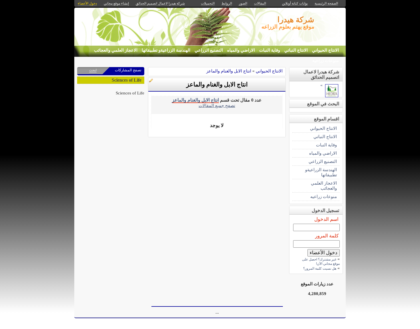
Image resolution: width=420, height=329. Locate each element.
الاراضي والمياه (241, 50)
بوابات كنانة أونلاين (295, 3)
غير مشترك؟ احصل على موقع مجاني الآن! (321, 261)
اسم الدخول (326, 219)
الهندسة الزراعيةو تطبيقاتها (166, 50)
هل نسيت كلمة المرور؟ (319, 269)
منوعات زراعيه (325, 60)
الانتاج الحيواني (325, 50)
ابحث (93, 70)
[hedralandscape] (331, 95)
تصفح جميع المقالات (217, 105)
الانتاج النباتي (296, 50)
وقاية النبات (269, 50)
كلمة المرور (327, 236)
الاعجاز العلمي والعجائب (115, 50)
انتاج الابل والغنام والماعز (228, 70)
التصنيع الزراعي (209, 50)
